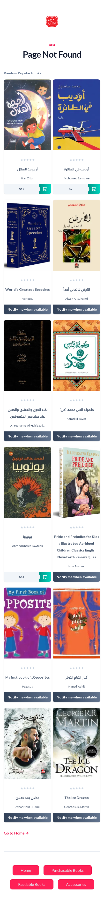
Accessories (76, 884)
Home (26, 870)
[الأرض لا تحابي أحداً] (76, 235)
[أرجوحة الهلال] (27, 114)
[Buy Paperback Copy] (27, 189)
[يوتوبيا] (27, 482)
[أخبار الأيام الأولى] (76, 623)
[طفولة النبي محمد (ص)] (76, 355)
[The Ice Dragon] (76, 743)
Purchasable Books (68, 870)
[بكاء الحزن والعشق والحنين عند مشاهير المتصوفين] (27, 355)
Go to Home (16, 833)
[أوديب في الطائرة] (76, 114)
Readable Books (31, 884)
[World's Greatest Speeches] (27, 235)
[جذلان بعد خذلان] (27, 743)
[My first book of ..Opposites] (27, 623)
